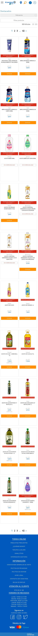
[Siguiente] (26, 31)
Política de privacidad (19, 568)
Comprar (9, 74)
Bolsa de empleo (19, 582)
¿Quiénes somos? (19, 546)
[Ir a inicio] (10, 3)
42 (23, 31)
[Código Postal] (20, 2)
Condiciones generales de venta (19, 564)
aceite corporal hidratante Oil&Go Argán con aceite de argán (27, 209)
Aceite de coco (9, 305)
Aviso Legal (19, 575)
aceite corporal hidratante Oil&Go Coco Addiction (9, 258)
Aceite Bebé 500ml (9, 158)
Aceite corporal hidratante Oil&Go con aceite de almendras (28, 258)
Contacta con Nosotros (19, 578)
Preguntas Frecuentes (19, 543)
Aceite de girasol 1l (28, 305)
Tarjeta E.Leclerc (19, 550)
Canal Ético (19, 553)
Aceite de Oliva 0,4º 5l (28, 354)
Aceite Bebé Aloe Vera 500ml (28, 158)
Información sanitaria (19, 557)
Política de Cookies (19, 571)
